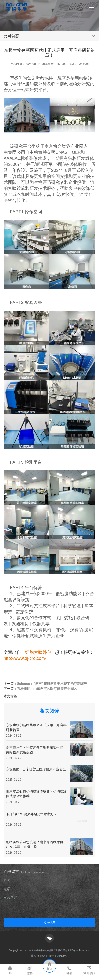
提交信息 (49, 922)
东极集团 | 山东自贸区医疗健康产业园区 (47, 688)
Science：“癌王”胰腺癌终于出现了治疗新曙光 (52, 683)
